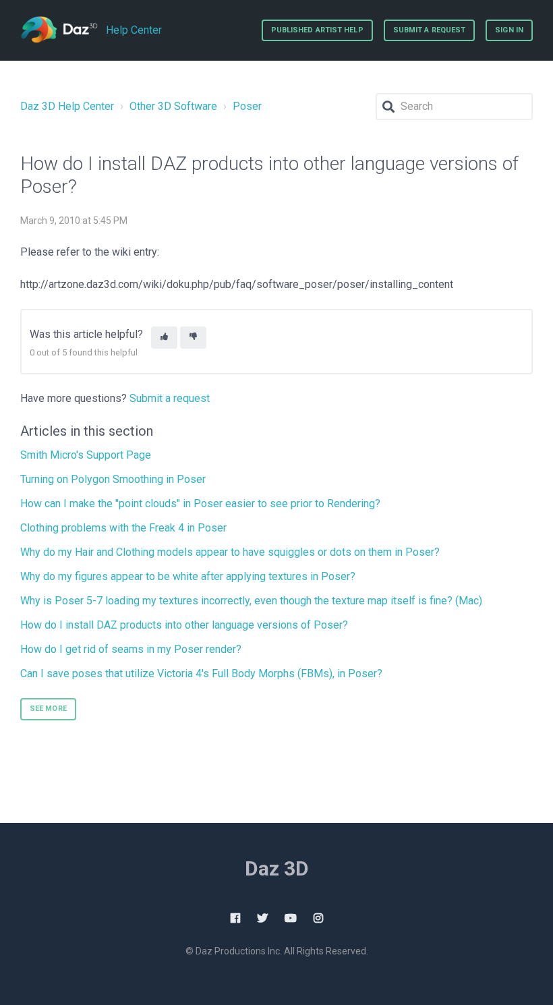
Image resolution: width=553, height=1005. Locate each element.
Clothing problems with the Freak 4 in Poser (123, 527)
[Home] (59, 30)
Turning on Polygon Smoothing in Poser (113, 479)
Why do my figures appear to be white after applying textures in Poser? (187, 576)
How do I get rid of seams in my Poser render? (130, 649)
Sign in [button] (509, 30)
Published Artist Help (317, 30)
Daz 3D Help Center (67, 106)
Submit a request (429, 30)
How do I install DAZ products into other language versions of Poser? (184, 625)
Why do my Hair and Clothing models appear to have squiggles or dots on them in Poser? (230, 552)
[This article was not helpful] (193, 337)
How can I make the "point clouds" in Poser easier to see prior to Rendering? (200, 503)
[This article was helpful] (164, 337)
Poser (247, 106)
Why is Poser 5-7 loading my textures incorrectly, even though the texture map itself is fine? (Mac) (251, 600)
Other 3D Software (173, 106)
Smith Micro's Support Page (85, 455)
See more (48, 708)
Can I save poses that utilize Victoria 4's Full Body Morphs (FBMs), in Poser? (201, 673)
